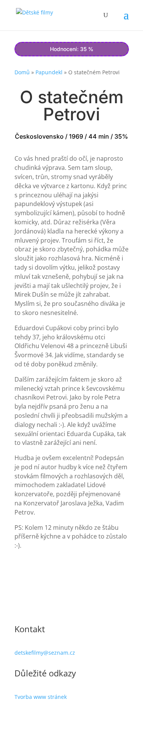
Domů (22, 72)
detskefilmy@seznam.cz (44, 652)
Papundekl (49, 72)
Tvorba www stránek (40, 696)
